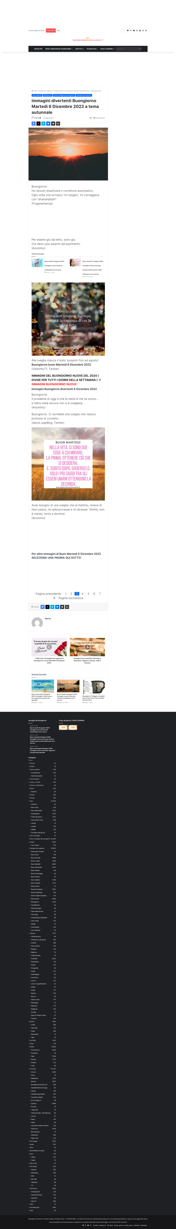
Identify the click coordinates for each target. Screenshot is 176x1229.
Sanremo (34, 1198)
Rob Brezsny (35, 1132)
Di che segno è (36, 1100)
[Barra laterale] (146, 31)
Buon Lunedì (35, 861)
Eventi (33, 965)
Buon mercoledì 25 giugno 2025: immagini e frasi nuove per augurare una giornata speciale (42, 697)
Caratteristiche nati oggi (39, 1088)
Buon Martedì (37, 95)
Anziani (32, 766)
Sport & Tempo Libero (38, 1015)
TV (32, 1185)
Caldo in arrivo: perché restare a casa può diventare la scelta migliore (79, 30)
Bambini (33, 949)
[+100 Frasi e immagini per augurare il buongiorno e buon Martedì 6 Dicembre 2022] (49, 647)
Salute (32, 1144)
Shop (31, 1147)
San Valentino (35, 930)
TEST (31, 1204)
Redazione (102, 1225)
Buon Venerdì (35, 883)
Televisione (33, 1188)
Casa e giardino (106, 49)
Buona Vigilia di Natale (38, 895)
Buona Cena (35, 886)
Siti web (34, 1179)
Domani (33, 1103)
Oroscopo (38, 49)
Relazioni (34, 1006)
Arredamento (35, 773)
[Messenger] (48, 124)
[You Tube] (133, 30)
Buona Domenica (37, 889)
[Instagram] (136, 30)
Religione (34, 1009)
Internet (33, 1169)
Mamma (34, 791)
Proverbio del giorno (38, 832)
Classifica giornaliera (38, 1094)
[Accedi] (139, 31)
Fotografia (34, 968)
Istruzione (34, 977)
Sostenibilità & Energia (37, 1150)
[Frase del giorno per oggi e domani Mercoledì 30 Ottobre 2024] (72, 727)
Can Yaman (35, 845)
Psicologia (34, 1003)
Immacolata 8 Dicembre (39, 917)
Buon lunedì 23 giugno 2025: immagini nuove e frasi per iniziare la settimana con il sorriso (67, 697)
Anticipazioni (35, 1192)
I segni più (34, 1110)
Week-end (34, 1138)
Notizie (32, 1047)
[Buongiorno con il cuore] (88, 39)
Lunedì (33, 826)
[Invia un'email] (40, 118)
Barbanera (34, 1078)
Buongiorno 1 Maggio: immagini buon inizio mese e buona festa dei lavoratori (93, 698)
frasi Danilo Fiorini (37, 820)
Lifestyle (79, 49)
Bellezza (34, 952)
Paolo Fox (34, 1129)
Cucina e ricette (35, 782)
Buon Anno (35, 807)
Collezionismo (36, 955)
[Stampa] (58, 124)
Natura (33, 993)
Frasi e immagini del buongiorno (58, 49)
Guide (33, 971)
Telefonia (34, 1182)
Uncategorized (34, 1207)
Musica (32, 1021)
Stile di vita (33, 1163)
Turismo (33, 1018)
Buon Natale (35, 870)
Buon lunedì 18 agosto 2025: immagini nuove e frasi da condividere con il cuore (54, 265)
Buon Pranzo (35, 877)
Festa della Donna (37, 911)
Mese (33, 1122)
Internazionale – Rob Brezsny (41, 1113)
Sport (31, 1154)
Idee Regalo (35, 974)
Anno (33, 1075)
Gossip (32, 842)
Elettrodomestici (36, 776)
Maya (33, 1119)
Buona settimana (36, 892)
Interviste (34, 1028)
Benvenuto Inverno (37, 851)
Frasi (31, 801)
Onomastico (35, 927)
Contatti (124, 1222)
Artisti (33, 1025)
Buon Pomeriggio (37, 873)
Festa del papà (36, 908)
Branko (33, 1081)
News (33, 1031)
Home (35, 91)
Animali (33, 943)
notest (32, 1043)
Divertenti (34, 1053)
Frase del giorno (36, 817)
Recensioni (34, 1034)
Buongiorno (47, 95)
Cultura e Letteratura (36, 785)
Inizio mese (35, 921)
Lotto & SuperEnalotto (38, 984)
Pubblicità (137, 1225)
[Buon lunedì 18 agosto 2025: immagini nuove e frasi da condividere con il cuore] (37, 263)
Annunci (32, 763)
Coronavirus (35, 1050)
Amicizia (34, 804)
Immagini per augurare (45, 91)
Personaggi (33, 1141)
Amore (33, 1072)
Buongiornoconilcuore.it (39, 1084)
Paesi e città (35, 999)
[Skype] (43, 124)
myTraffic (33, 1040)
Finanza (32, 798)
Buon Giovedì (35, 858)
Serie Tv (34, 1201)
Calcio (33, 1157)
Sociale (33, 1012)
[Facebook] (127, 30)
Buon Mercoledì (36, 810)
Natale (33, 829)
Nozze (33, 996)
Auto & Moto (35, 946)
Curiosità (34, 958)
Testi (32, 1037)
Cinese (33, 1091)
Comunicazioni (34, 779)
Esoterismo (35, 962)
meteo (33, 987)
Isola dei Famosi (36, 1195)
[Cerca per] (140, 49)
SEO (32, 1176)
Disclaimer (144, 1225)
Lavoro (33, 980)
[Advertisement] (88, 14)
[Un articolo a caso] (143, 31)
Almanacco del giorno (38, 940)
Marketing (34, 1173)
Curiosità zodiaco (37, 1097)
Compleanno (35, 814)
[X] (130, 30)
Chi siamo (110, 1225)
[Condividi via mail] (53, 124)
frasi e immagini (35, 835)
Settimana (34, 1135)
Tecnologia (91, 49)
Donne (32, 788)
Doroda (32, 795)
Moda (33, 990)
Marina (37, 118)
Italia (32, 1056)
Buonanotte (35, 899)
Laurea (33, 823)
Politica (33, 1062)
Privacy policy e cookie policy (123, 1225)
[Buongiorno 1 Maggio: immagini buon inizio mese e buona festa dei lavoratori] (93, 687)
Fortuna (33, 1106)
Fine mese (34, 914)
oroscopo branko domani (39, 1125)
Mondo (33, 1059)
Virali (32, 1066)
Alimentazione (36, 936)
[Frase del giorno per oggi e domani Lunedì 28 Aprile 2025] (63, 727)
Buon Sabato (35, 880)
